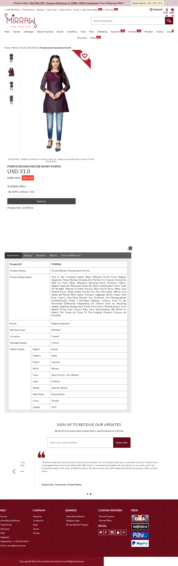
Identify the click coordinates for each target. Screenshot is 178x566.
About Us (37, 516)
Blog (35, 524)
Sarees (16, 31)
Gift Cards (111, 10)
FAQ (3, 533)
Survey (76, 10)
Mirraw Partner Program (77, 524)
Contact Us (38, 520)
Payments (40, 255)
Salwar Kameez (45, 31)
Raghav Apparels (60, 323)
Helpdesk (5, 537)
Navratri (117, 31)
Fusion (160, 31)
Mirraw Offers (105, 520)
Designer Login (73, 520)
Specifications (13, 255)
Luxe (169, 31)
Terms (36, 529)
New (7, 31)
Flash (95, 37)
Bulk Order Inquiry (90, 10)
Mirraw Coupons (106, 516)
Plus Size (82, 37)
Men (91, 31)
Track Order (51, 10)
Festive (134, 31)
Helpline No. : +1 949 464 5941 (15, 541)
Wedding (102, 31)
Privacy (36, 533)
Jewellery (72, 31)
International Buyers (75, 516)
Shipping (28, 255)
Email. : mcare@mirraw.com (13, 545)
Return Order (65, 10)
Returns (53, 255)
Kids (83, 31)
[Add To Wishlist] (85, 55)
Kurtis (60, 31)
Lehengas (29, 31)
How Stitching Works (10, 520)
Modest (149, 31)
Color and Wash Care (70, 255)
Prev (15, 471)
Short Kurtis (58, 374)
